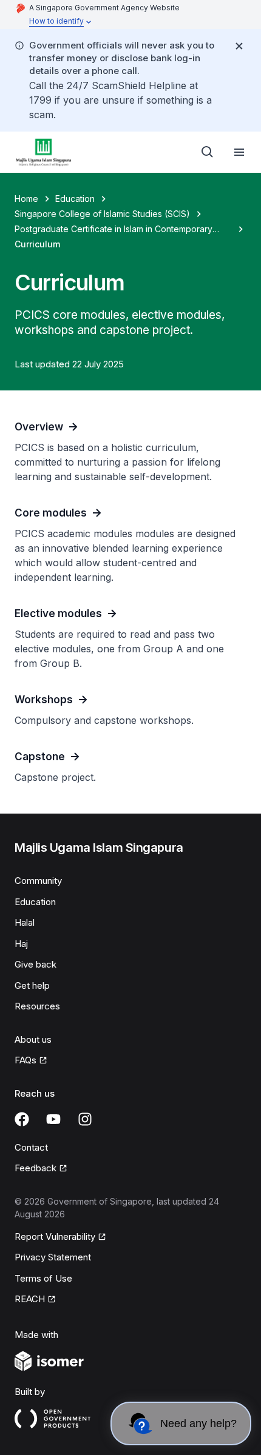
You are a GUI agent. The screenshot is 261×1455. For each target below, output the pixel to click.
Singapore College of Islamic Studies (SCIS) (102, 214)
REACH (30, 1299)
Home (26, 198)
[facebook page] (22, 1119)
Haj (21, 943)
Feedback (35, 1168)
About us (33, 1039)
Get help (32, 985)
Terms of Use (43, 1278)
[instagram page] (85, 1119)
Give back (35, 964)
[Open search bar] (207, 152)
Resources (37, 1006)
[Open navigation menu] (239, 152)
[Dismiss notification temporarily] (239, 46)
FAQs (25, 1060)
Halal (25, 922)
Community (38, 880)
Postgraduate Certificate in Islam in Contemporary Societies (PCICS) (113, 229)
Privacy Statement (53, 1257)
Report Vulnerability (55, 1236)
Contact (31, 1147)
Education (75, 198)
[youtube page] (53, 1119)
